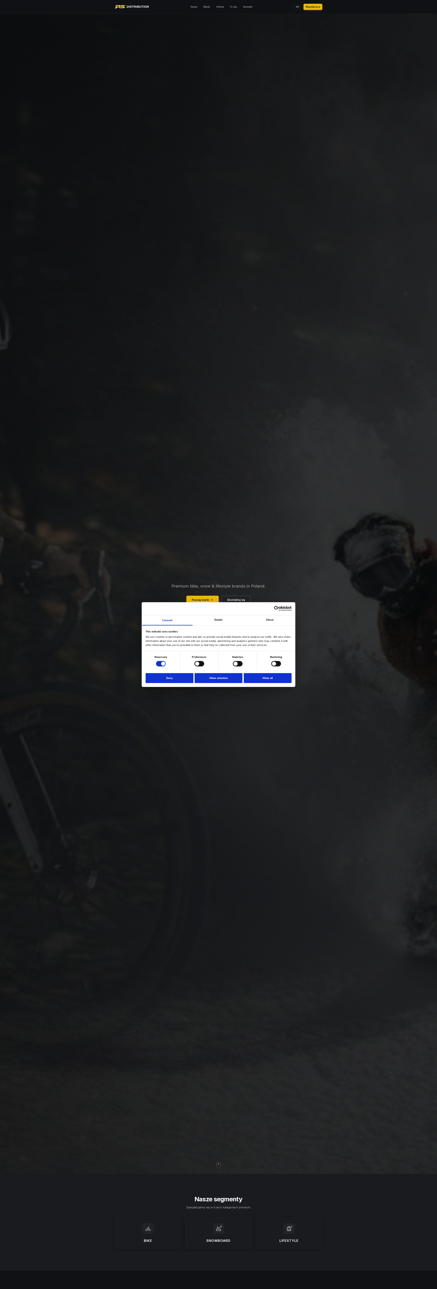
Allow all (267, 677)
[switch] (199, 663)
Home (194, 6)
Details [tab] (218, 619)
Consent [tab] (167, 620)
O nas (233, 6)
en (297, 6)
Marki (206, 6)
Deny (169, 677)
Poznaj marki (200, 600)
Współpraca (313, 6)
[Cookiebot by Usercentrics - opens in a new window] (277, 608)
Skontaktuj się (236, 600)
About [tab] (269, 619)
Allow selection (218, 677)
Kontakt (247, 6)
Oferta (220, 6)
